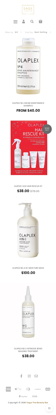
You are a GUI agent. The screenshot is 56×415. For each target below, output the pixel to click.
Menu (15, 21)
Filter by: (9, 32)
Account (24, 21)
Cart (40, 21)
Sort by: (29, 32)
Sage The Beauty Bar (37, 402)
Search (32, 21)
